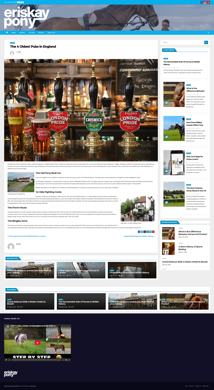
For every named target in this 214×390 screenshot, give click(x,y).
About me (51, 32)
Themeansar (33, 386)
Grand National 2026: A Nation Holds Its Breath (185, 231)
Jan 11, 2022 (191, 162)
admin (177, 67)
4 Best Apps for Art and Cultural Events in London (26, 236)
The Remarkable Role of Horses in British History (79, 303)
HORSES (22, 32)
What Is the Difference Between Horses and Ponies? (195, 91)
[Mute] (66, 360)
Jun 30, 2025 (12, 306)
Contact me (198, 386)
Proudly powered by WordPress (12, 386)
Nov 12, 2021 (191, 194)
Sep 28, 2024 (168, 67)
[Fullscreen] (69, 360)
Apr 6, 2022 (114, 306)
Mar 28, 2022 (191, 94)
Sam (19, 52)
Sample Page (205, 386)
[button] (208, 32)
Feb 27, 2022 (191, 128)
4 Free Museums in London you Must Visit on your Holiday (29, 271)
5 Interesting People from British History (139, 236)
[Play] (6, 360)
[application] (37, 343)
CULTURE (32, 32)
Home (14, 32)
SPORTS (41, 32)
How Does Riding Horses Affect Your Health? (194, 125)
